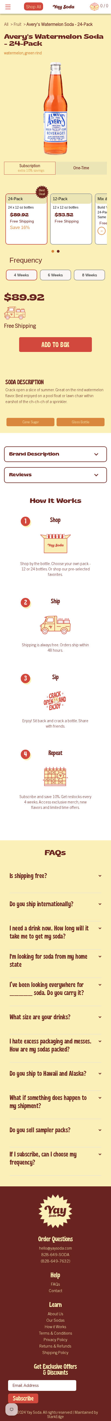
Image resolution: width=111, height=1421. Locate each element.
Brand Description (34, 454)
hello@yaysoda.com (55, 1248)
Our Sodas (55, 1320)
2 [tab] (59, 252)
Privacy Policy (55, 1339)
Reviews (20, 475)
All (6, 24)
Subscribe (23, 1398)
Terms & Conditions (55, 1332)
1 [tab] (54, 252)
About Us (55, 1313)
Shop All (33, 6)
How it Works (55, 1326)
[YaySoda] (63, 6)
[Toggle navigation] (8, 6)
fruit (17, 24)
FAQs (55, 1283)
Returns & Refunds (55, 1345)
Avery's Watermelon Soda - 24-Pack (59, 24)
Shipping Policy (55, 1352)
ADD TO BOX (55, 345)
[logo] (55, 1211)
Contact (55, 1290)
